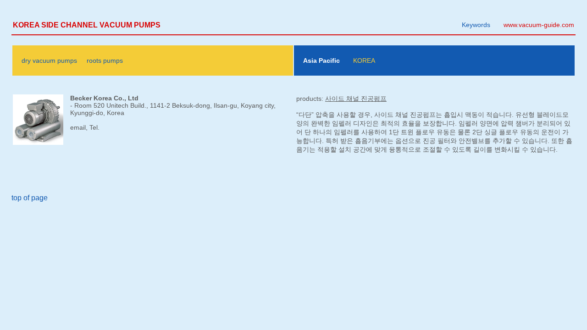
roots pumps (105, 60)
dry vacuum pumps (49, 60)
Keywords (476, 24)
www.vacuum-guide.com (539, 24)
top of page (29, 198)
